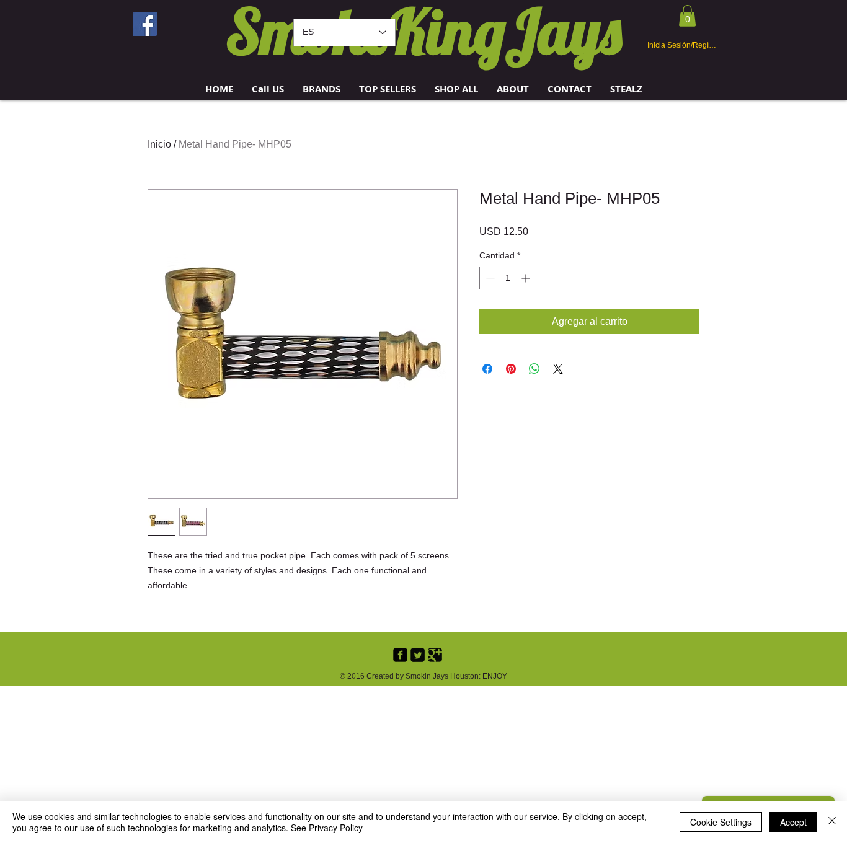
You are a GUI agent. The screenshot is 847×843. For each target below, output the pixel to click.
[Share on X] (558, 368)
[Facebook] (145, 24)
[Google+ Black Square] (435, 655)
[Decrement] (489, 278)
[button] (321, 89)
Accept (793, 822)
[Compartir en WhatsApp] (534, 368)
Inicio (159, 144)
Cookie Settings (721, 822)
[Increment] (526, 278)
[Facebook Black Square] (400, 655)
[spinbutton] (508, 278)
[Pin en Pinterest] (510, 368)
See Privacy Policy (327, 827)
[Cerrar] (832, 822)
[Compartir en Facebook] (487, 368)
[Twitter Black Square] (417, 655)
